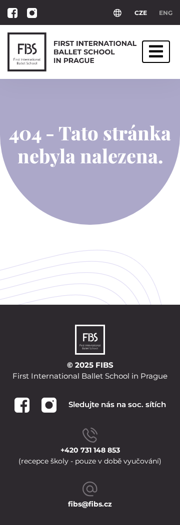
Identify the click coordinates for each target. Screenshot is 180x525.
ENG (165, 12)
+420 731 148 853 (90, 450)
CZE (140, 12)
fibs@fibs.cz (90, 504)
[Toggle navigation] (156, 51)
